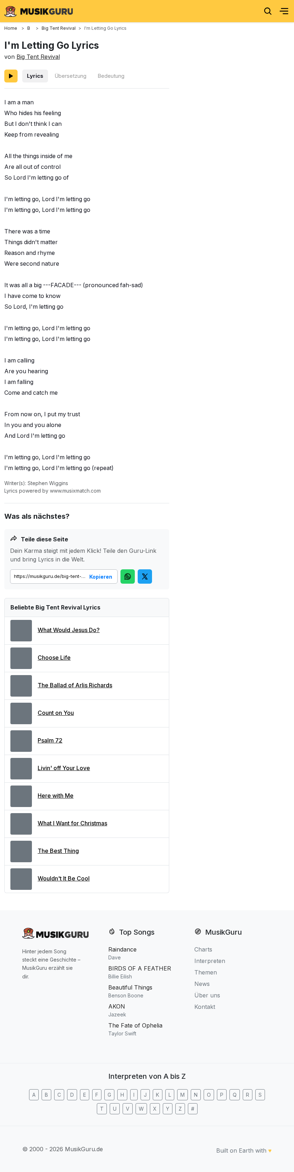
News (202, 983)
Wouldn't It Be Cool (64, 878)
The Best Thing (58, 850)
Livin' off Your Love (64, 768)
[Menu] (284, 11)
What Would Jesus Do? (69, 630)
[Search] (267, 11)
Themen (205, 972)
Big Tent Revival (38, 56)
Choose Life (54, 657)
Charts (203, 949)
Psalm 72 (50, 740)
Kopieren (100, 577)
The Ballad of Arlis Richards (75, 685)
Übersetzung (70, 75)
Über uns (207, 995)
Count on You (56, 712)
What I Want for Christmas (72, 823)
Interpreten (209, 960)
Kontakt (204, 1006)
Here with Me (56, 795)
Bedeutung (111, 75)
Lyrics (35, 75)
